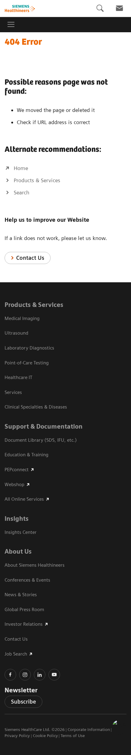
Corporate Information (89, 729)
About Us (18, 551)
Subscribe (23, 701)
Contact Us (30, 258)
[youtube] (54, 674)
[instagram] (25, 674)
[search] (100, 8)
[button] (119, 727)
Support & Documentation (44, 426)
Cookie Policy (45, 735)
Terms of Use (73, 735)
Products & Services (34, 304)
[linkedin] (39, 674)
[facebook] (10, 674)
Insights (17, 518)
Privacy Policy (17, 735)
